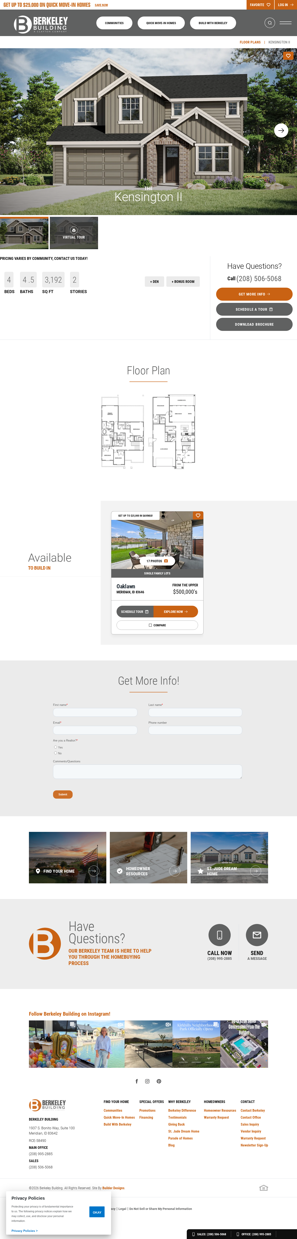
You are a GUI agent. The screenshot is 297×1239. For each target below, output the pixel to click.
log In (283, 4)
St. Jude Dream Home (183, 1131)
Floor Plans (250, 42)
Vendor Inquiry (251, 1131)
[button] (269, 22)
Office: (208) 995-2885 (256, 1234)
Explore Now (173, 611)
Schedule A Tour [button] (251, 309)
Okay (97, 1212)
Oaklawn (130, 588)
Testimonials (177, 1117)
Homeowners (214, 1101)
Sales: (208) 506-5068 (211, 1234)
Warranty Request (216, 1117)
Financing (146, 1117)
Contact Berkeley (253, 1110)
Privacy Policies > (25, 1230)
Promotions (147, 1110)
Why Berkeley (179, 1101)
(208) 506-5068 (254, 278)
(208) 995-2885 (41, 1153)
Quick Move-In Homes (161, 23)
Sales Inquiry (250, 1124)
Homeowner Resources (220, 1110)
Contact (248, 1101)
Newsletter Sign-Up (254, 1145)
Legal (122, 1209)
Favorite (257, 4)
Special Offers (151, 1101)
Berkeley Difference (182, 1110)
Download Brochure (254, 324)
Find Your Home (116, 1101)
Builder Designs (113, 1188)
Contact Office (251, 1117)
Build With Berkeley (213, 23)
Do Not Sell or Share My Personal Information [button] (160, 1209)
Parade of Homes (180, 1138)
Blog (171, 1145)
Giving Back (176, 1124)
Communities (114, 23)
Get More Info (252, 294)
